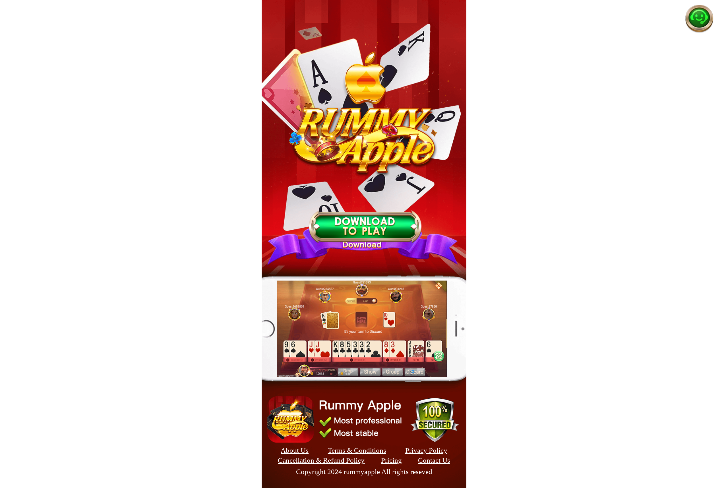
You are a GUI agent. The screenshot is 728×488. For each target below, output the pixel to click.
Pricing (391, 460)
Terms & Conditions (357, 450)
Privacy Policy (426, 450)
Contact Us (434, 460)
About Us (295, 450)
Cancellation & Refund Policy (321, 460)
